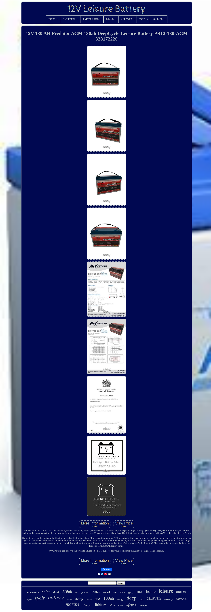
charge (79, 599)
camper (143, 605)
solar (46, 592)
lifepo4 (131, 605)
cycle (40, 598)
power (84, 592)
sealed (106, 592)
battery (56, 598)
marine (73, 604)
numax (181, 592)
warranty (168, 600)
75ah (122, 592)
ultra (112, 605)
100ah (108, 598)
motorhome (146, 591)
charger (87, 605)
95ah (97, 599)
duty (115, 592)
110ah (67, 591)
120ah (130, 593)
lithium (100, 605)
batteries (181, 599)
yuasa (69, 599)
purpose (29, 599)
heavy (89, 599)
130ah (141, 600)
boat (95, 591)
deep (132, 598)
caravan (154, 598)
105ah (120, 605)
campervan (33, 592)
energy (120, 599)
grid (76, 593)
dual (56, 592)
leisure (166, 591)
